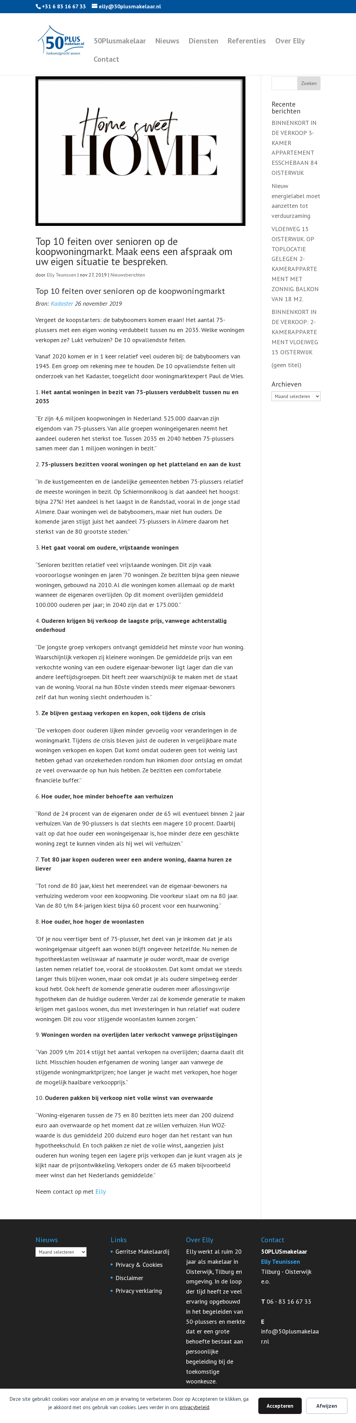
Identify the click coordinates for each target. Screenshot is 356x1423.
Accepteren (280, 1406)
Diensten (203, 41)
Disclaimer (129, 1278)
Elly (100, 1191)
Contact (106, 60)
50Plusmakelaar (120, 41)
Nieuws (167, 41)
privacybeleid (194, 1407)
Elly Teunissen (61, 275)
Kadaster (62, 303)
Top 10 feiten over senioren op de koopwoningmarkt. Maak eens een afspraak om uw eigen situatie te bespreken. (134, 251)
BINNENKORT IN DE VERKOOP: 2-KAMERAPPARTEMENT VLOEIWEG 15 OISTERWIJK (295, 332)
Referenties (247, 41)
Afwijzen (326, 1406)
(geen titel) (286, 365)
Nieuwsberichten (128, 275)
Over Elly (290, 41)
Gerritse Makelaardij (142, 1251)
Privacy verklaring (138, 1291)
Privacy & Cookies (139, 1265)
